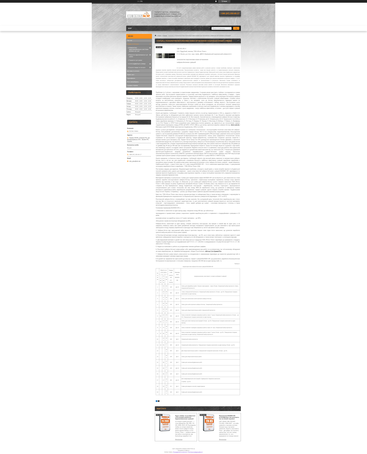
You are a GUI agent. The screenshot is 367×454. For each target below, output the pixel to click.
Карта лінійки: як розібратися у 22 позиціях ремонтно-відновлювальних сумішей (185, 417)
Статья (165, 35)
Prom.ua (192, 448)
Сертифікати (131, 78)
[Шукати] (236, 28)
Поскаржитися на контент (180, 452)
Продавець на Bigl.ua (183, 450)
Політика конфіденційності (195, 452)
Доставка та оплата (133, 71)
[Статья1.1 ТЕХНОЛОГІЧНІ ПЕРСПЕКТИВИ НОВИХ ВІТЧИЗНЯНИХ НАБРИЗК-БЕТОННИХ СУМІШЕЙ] (165, 55)
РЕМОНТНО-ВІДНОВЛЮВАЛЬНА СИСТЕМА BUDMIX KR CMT (138, 49)
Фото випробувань (133, 82)
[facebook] (156, 401)
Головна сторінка (132, 85)
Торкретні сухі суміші (135, 60)
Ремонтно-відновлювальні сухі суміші (138, 55)
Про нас (129, 40)
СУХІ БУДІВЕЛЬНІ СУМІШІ (137, 64)
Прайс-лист (130, 74)
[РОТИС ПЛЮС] (138, 14)
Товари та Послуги (133, 44)
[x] (158, 401)
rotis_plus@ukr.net (134, 161)
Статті (159, 35)
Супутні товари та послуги (137, 67)
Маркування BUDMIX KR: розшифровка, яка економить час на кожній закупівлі (229, 417)
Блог (130, 28)
